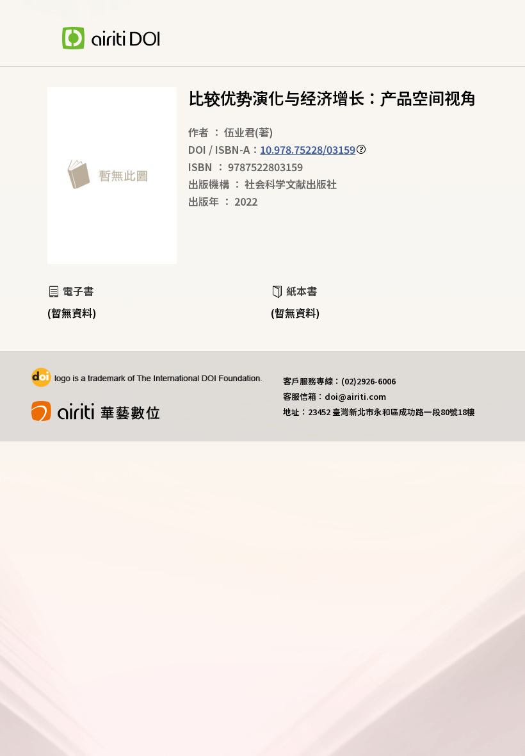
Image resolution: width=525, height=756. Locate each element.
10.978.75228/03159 (307, 149)
